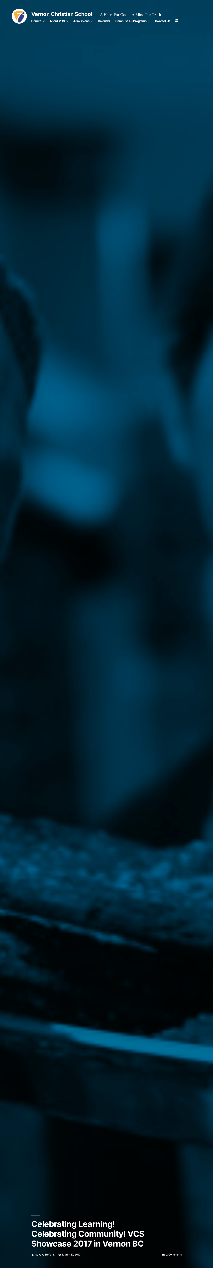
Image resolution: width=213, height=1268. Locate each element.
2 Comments (174, 1254)
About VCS (57, 21)
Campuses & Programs (131, 21)
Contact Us (162, 21)
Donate (36, 21)
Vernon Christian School (61, 14)
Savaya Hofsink (45, 1254)
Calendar (104, 21)
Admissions (81, 21)
